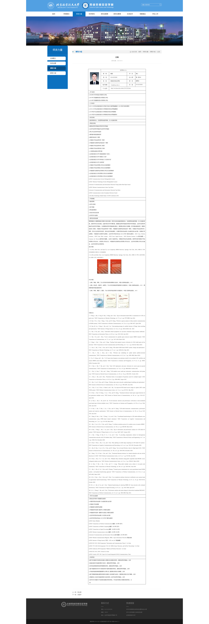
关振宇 (79, 594)
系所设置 (53, 63)
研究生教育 (117, 14)
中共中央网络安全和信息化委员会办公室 (136, 609)
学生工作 (155, 14)
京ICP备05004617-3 (114, 621)
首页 (53, 14)
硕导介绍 (53, 73)
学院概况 (66, 14)
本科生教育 (104, 14)
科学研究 (92, 14)
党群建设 (143, 14)
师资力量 (79, 14)
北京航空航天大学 (130, 615)
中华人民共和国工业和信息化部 (134, 612)
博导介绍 (53, 68)
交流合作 (130, 14)
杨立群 (79, 592)
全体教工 (53, 58)
